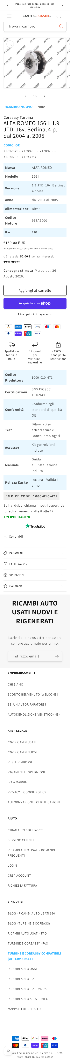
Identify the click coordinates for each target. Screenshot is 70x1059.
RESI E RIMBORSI (20, 762)
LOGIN (12, 865)
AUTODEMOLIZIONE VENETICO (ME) (34, 714)
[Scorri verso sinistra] (25, 96)
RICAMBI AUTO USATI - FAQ (27, 933)
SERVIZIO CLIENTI (21, 840)
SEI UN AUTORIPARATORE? (27, 704)
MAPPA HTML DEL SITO (24, 1009)
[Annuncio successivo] (62, 5)
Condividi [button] (16, 536)
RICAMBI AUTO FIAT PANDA (27, 989)
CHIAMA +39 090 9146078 (26, 830)
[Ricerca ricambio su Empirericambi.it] (61, 26)
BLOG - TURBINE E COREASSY (29, 923)
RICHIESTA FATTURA (22, 885)
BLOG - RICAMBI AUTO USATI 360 (31, 913)
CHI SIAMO (15, 684)
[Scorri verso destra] (44, 96)
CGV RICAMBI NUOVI (22, 752)
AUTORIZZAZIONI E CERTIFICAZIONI (34, 802)
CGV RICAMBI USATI (22, 742)
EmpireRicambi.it (27, 1053)
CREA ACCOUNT (19, 875)
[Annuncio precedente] (8, 5)
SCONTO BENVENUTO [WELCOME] (33, 694)
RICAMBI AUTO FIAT (22, 979)
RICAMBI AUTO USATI (23, 969)
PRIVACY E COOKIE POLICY (27, 792)
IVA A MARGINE (18, 782)
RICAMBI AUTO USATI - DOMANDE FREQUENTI (32, 853)
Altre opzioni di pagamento (35, 314)
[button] (9, 16)
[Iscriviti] (57, 656)
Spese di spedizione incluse (37, 248)
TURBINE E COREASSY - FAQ (28, 943)
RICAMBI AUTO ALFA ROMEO (28, 999)
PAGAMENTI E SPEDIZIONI (26, 772)
